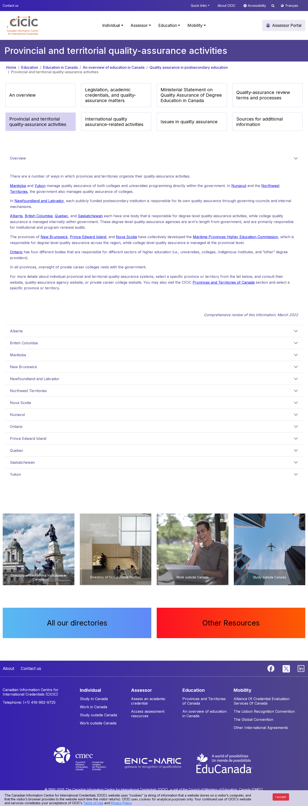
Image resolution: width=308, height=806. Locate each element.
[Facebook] (271, 668)
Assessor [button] (139, 25)
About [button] (8, 668)
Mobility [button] (194, 25)
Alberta (16, 216)
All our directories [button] (77, 623)
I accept (281, 797)
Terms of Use (93, 803)
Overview (18, 158)
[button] (22, 25)
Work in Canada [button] (93, 707)
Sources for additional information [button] (259, 121)
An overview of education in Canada (114, 67)
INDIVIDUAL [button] (90, 690)
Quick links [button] (199, 5)
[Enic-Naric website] (153, 762)
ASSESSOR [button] (141, 690)
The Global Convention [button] (253, 719)
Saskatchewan (90, 216)
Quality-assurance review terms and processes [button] (263, 95)
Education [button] (167, 25)
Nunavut (238, 185)
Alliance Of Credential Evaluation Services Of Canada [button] (262, 701)
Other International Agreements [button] (261, 727)
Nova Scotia (126, 237)
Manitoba (18, 185)
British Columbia (39, 216)
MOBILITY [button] (242, 690)
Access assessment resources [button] (147, 713)
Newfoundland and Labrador (39, 201)
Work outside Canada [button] (98, 723)
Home (11, 67)
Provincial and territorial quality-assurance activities (54, 72)
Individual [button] (111, 25)
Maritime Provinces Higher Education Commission (235, 237)
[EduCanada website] (224, 762)
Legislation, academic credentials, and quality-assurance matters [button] (110, 95)
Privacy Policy (121, 803)
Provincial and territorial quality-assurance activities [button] (37, 121)
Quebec (61, 216)
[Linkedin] (301, 668)
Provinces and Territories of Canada (224, 282)
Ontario (16, 252)
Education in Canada (60, 67)
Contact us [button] (10, 5)
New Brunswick (54, 237)
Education (29, 67)
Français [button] (292, 5)
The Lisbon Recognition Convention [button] (264, 711)
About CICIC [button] (226, 5)
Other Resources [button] (231, 623)
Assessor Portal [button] (286, 25)
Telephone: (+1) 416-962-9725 (29, 702)
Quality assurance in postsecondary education (188, 67)
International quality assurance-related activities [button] (114, 121)
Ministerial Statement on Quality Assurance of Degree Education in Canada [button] (191, 95)
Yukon (40, 185)
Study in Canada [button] (94, 698)
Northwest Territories (28, 390)
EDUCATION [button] (193, 690)
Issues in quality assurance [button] (189, 121)
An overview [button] (22, 95)
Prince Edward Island (88, 237)
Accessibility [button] (257, 5)
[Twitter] (286, 668)
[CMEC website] (85, 762)
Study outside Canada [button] (98, 715)
